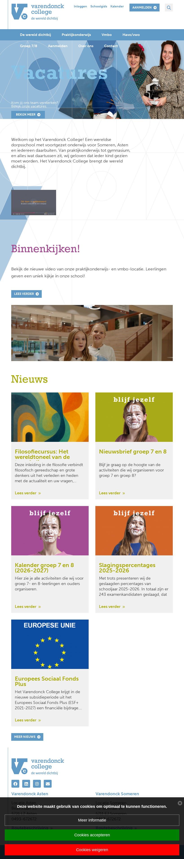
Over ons (85, 46)
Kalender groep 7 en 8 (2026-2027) (44, 568)
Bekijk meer (25, 114)
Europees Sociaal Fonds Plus (47, 682)
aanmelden (142, 7)
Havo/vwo (131, 35)
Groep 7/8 (28, 46)
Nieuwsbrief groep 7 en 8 (133, 452)
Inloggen (80, 6)
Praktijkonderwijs (76, 35)
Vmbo (107, 35)
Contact (111, 46)
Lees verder (24, 294)
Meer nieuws (24, 737)
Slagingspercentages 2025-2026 (127, 568)
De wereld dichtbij (35, 35)
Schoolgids (98, 6)
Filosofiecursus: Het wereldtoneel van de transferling (42, 455)
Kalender (117, 6)
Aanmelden (58, 46)
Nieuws (29, 380)
